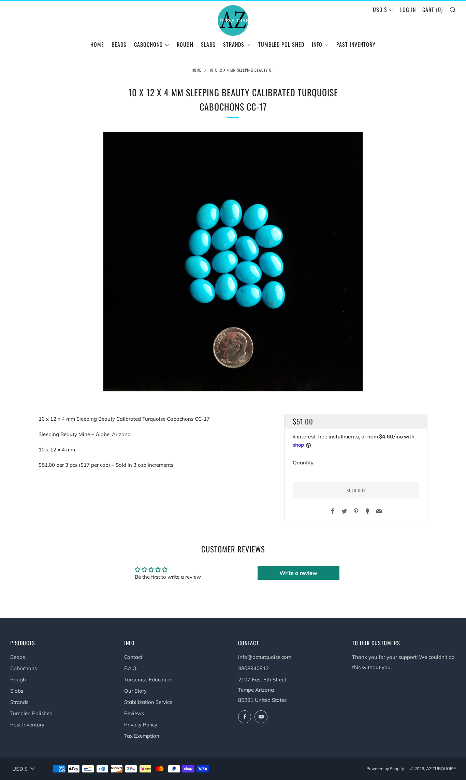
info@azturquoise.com (264, 657)
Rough (18, 679)
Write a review (298, 572)
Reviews (134, 713)
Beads (17, 657)
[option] (233, 261)
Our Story (135, 691)
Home (97, 44)
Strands (19, 702)
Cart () (432, 9)
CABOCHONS (148, 44)
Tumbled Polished (31, 713)
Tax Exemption (141, 736)
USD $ (380, 9)
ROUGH (185, 44)
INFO (317, 44)
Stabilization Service (148, 702)
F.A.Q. (130, 668)
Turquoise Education (148, 679)
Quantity (303, 462)
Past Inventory (356, 44)
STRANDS (233, 44)
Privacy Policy (140, 724)
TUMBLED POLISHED (281, 44)
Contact (133, 657)
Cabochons (23, 668)
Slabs (16, 691)
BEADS (119, 44)
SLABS (208, 44)
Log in (408, 9)
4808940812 (253, 668)
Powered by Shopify (385, 768)
